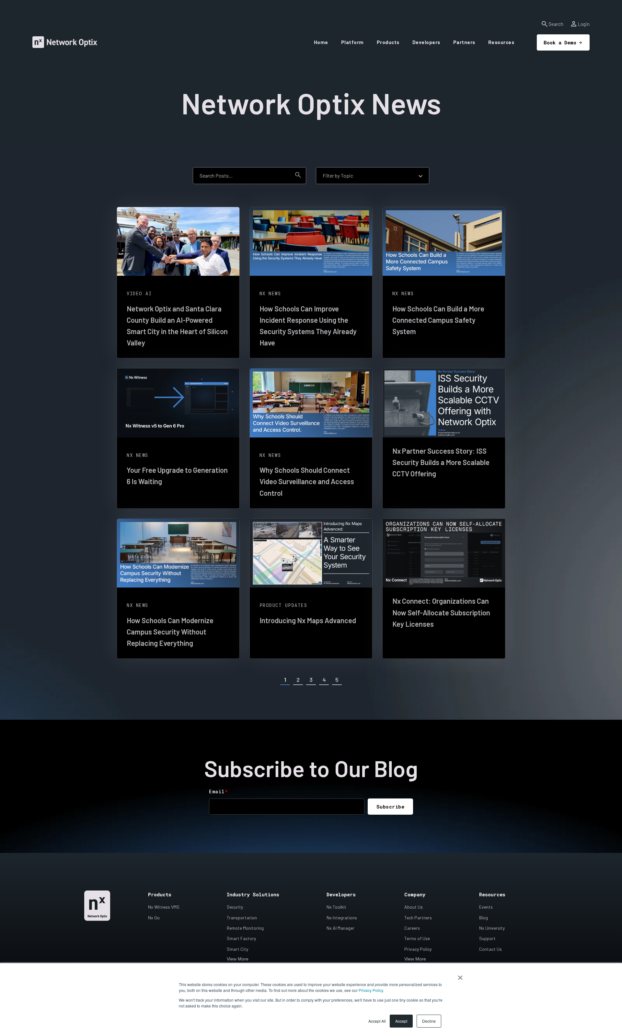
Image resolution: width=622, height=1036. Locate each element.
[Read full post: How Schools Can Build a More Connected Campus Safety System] (444, 241)
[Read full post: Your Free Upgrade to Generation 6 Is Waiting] (178, 402)
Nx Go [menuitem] (154, 917)
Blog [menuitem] (483, 917)
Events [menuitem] (486, 907)
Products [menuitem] (159, 894)
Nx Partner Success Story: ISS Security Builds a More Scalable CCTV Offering (441, 462)
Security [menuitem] (235, 907)
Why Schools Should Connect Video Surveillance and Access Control (306, 481)
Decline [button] (429, 1021)
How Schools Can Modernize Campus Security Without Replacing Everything (170, 631)
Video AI (139, 293)
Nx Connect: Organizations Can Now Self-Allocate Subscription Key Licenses (441, 612)
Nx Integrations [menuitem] (342, 917)
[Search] (298, 176)
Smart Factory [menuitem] (241, 938)
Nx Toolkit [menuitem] (336, 907)
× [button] (460, 975)
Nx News (270, 293)
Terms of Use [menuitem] (417, 938)
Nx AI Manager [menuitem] (340, 928)
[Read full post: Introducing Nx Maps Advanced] (311, 553)
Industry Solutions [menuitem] (253, 894)
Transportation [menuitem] (242, 917)
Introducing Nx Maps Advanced (307, 620)
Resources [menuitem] (492, 894)
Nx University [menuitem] (492, 928)
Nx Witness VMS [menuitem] (163, 907)
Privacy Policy (371, 990)
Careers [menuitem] (412, 928)
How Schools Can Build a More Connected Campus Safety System (438, 319)
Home (321, 42)
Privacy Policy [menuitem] (418, 949)
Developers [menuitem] (341, 894)
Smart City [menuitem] (237, 949)
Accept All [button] (377, 1021)
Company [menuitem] (414, 894)
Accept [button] (401, 1021)
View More (237, 958)
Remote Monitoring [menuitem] (245, 928)
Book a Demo (560, 42)
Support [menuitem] (487, 938)
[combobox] (241, 176)
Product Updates (283, 605)
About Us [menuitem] (413, 907)
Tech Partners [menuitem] (418, 917)
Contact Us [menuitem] (490, 949)
